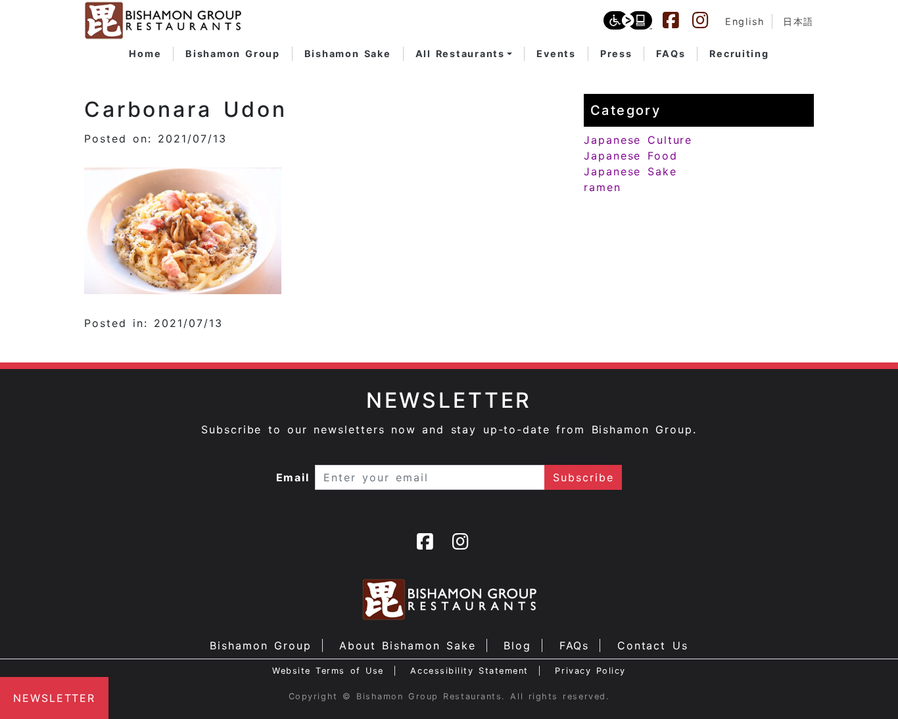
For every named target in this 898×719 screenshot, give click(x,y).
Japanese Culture (638, 139)
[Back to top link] (865, 686)
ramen (602, 187)
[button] (464, 54)
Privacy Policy (590, 671)
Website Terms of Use (328, 671)
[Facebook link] (677, 20)
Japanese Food (631, 155)
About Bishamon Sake (407, 645)
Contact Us (652, 645)
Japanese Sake (630, 171)
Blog (517, 645)
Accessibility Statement (469, 671)
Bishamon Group (260, 645)
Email (293, 477)
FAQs (574, 645)
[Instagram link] (706, 20)
